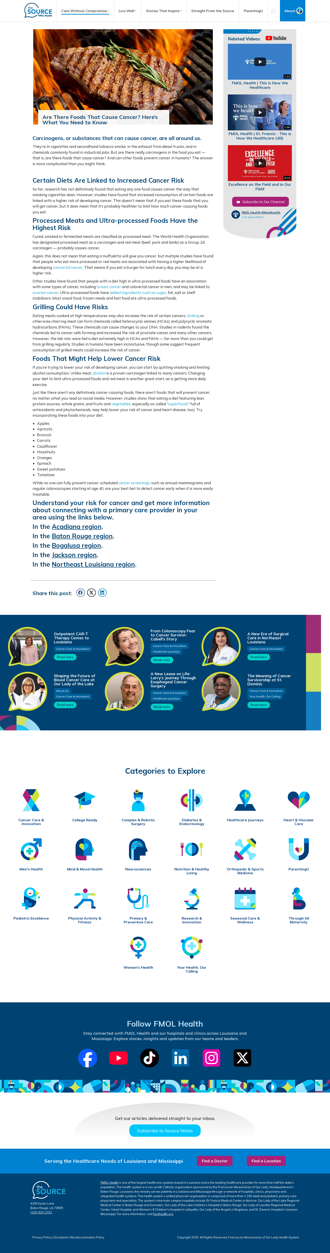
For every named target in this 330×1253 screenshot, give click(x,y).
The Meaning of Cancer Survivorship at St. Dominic (269, 679)
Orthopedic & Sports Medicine (245, 871)
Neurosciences (138, 869)
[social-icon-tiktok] (149, 1058)
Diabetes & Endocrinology (191, 822)
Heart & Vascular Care (299, 822)
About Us (62, 690)
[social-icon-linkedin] (180, 1058)
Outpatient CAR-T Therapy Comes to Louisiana (71, 637)
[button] (80, 593)
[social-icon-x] (242, 1058)
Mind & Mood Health (85, 869)
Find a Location (266, 1161)
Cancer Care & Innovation (72, 649)
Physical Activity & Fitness (84, 920)
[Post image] (27, 646)
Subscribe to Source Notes (165, 1130)
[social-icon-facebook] (87, 1058)
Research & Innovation (192, 920)
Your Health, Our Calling (265, 696)
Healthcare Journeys (166, 651)
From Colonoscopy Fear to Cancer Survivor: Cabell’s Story (173, 635)
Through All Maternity (298, 920)
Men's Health (31, 869)
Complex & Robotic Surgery (138, 822)
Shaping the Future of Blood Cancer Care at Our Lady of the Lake (74, 679)
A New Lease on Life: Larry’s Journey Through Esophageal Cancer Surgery (173, 679)
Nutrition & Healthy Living (191, 871)
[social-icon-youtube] (118, 1058)
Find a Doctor (215, 1161)
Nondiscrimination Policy (87, 1237)
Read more (65, 657)
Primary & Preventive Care (138, 920)
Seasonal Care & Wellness (245, 920)
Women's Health (138, 967)
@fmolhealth (270, 212)
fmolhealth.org (163, 1214)
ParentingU (298, 869)
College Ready (84, 820)
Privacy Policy (42, 1237)
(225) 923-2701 (41, 1212)
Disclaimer (61, 1237)
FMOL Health (251, 212)
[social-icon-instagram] (211, 1058)
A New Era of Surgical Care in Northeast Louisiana (267, 637)
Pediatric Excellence (31, 918)
